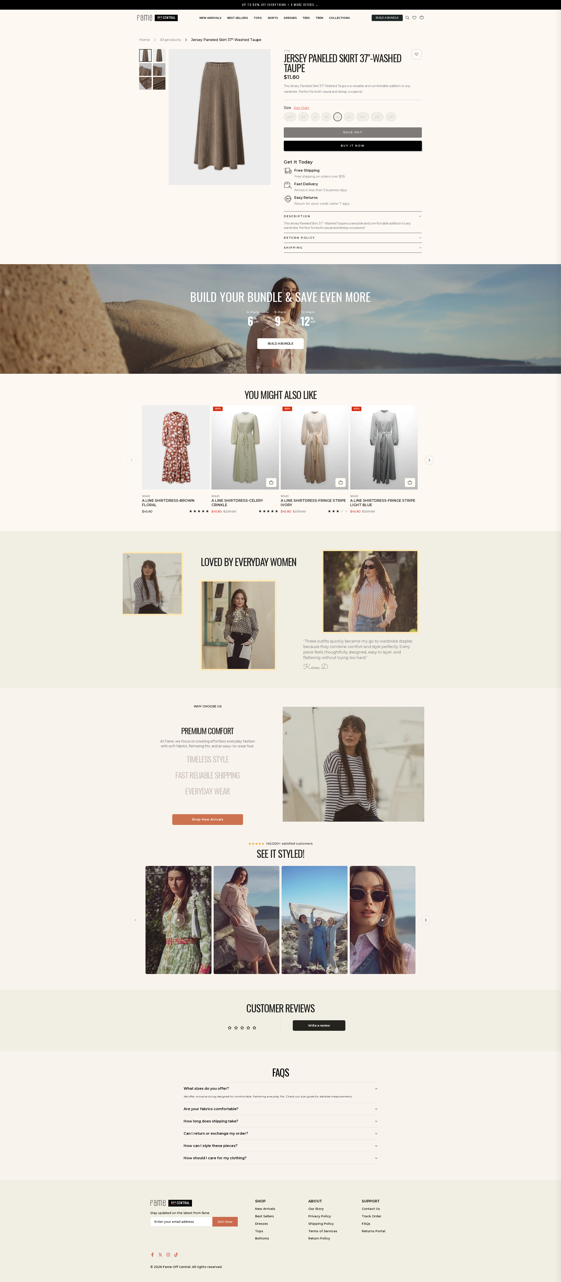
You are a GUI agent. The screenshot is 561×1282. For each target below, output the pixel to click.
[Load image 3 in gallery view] (145, 69)
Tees (306, 18)
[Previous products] (131, 460)
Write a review (319, 1025)
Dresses (290, 18)
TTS (287, 51)
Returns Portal (373, 1231)
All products (170, 40)
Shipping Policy (321, 1224)
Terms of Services (322, 1231)
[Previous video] (135, 920)
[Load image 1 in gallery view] (145, 55)
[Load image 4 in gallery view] (159, 69)
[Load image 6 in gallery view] (159, 83)
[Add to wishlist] (416, 54)
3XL (377, 117)
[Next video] (425, 920)
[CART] (421, 18)
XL (349, 117)
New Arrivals (210, 18)
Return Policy (319, 1238)
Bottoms (262, 1238)
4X (391, 117)
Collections (339, 18)
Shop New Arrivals (208, 819)
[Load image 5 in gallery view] (145, 83)
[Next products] (429, 460)
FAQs (366, 1224)
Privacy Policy (319, 1216)
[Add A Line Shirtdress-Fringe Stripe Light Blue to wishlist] (415, 495)
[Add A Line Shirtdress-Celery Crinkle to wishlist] (276, 495)
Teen (319, 18)
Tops (258, 18)
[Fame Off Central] (171, 1203)
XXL (363, 117)
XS (303, 117)
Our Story (316, 1209)
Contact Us (371, 1209)
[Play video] (178, 920)
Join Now (225, 1222)
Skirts (273, 18)
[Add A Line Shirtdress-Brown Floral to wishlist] (207, 495)
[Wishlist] (414, 18)
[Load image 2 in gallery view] (159, 55)
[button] (407, 18)
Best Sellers (237, 18)
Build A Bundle (387, 17)
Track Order (371, 1216)
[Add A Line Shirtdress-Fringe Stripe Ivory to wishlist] (345, 495)
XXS (290, 117)
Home (144, 40)
